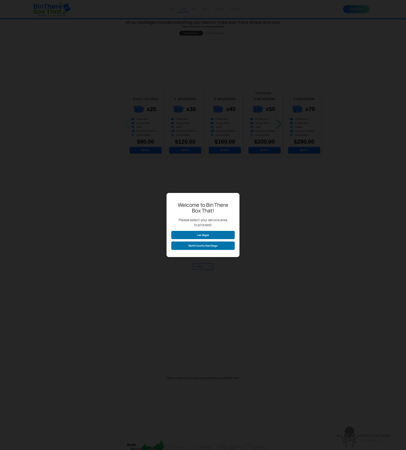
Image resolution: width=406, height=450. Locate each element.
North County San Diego (203, 245)
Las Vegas (203, 235)
